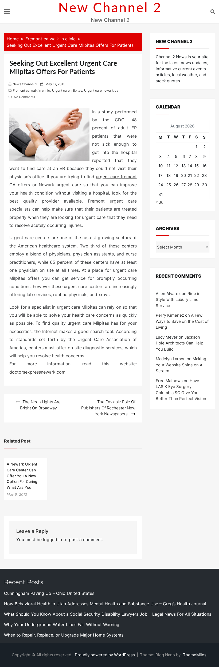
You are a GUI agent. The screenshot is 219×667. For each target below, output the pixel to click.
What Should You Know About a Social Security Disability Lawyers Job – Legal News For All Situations (107, 614)
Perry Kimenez (170, 315)
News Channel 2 (25, 84)
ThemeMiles (194, 654)
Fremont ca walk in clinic (31, 90)
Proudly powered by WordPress (105, 654)
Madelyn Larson (171, 358)
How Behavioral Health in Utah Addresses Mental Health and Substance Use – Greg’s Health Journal (105, 603)
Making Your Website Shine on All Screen (181, 364)
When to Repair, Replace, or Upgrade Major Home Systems (63, 635)
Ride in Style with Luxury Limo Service (178, 299)
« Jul (160, 202)
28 (189, 184)
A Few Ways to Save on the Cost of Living (182, 321)
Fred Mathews (169, 380)
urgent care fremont (116, 176)
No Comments (24, 97)
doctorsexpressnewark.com (37, 372)
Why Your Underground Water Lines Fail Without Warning (61, 624)
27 (183, 184)
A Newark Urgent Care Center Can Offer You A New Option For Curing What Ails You (22, 475)
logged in (52, 539)
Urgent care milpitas (67, 90)
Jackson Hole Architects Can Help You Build (179, 343)
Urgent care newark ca (101, 90)
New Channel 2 (110, 8)
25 (168, 184)
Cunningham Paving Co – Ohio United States (49, 593)
